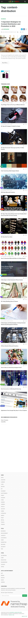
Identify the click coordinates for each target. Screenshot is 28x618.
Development (4, 533)
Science (3, 564)
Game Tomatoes (4, 420)
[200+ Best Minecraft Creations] (14, 181)
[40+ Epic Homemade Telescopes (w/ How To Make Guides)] (14, 137)
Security (3, 546)
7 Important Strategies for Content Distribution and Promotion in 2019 (11, 24)
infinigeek (6, 29)
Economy (3, 491)
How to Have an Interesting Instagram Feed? (11, 367)
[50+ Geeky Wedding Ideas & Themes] (14, 290)
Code (2, 557)
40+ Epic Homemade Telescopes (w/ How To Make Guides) (12, 148)
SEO (2, 548)
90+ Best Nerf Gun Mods (6, 236)
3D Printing (4, 555)
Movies (3, 577)
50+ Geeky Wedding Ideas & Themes (9, 301)
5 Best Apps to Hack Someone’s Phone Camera (12, 279)
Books (2, 575)
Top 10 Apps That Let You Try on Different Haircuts (13, 104)
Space (2, 566)
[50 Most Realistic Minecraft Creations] (14, 335)
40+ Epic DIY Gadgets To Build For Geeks (10, 126)
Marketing (3, 542)
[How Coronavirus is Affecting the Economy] (14, 378)
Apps (2, 477)
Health (2, 506)
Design (2, 486)
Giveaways (3, 537)
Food (2, 499)
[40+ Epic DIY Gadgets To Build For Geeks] (14, 115)
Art (2, 573)
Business (3, 18)
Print (2, 517)
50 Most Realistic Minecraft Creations (9, 346)
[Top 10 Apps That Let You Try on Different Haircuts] (14, 94)
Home (2, 539)
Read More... (5, 62)
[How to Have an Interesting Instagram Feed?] (14, 356)
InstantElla (3, 421)
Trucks (3, 524)
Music (2, 579)
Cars (2, 484)
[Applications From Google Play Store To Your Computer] (14, 399)
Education (3, 559)
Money (2, 515)
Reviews (3, 544)
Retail (2, 520)
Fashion (3, 497)
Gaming (3, 502)
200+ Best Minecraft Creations (8, 192)
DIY (2, 488)
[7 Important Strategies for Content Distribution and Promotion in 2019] (14, 43)
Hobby (2, 511)
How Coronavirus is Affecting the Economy (11, 388)
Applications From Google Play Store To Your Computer (14, 410)
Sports (3, 582)
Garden (3, 504)
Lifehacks (3, 513)
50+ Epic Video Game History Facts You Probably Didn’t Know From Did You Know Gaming (14, 214)
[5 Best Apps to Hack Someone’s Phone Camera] (14, 269)
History (3, 508)
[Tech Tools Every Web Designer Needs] (14, 160)
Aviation (3, 479)
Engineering (4, 562)
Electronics (4, 493)
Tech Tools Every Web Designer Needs (10, 170)
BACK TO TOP (24, 616)
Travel (2, 522)
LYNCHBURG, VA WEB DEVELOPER (15, 612)
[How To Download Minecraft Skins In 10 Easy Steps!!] (14, 247)
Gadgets (3, 535)
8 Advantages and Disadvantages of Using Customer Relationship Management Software (13, 323)
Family (2, 495)
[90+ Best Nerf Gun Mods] (14, 226)
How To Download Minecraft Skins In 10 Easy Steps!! (13, 258)
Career (3, 482)
